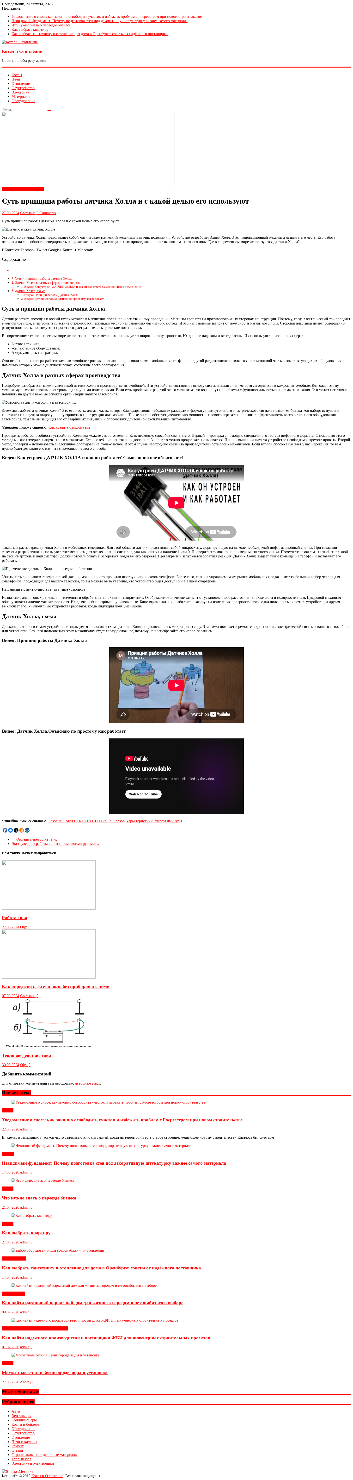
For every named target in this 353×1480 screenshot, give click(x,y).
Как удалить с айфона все (69, 427)
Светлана (28, 213)
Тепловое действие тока (26, 1055)
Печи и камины (24, 1442)
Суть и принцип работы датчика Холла (43, 278)
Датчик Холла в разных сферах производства (47, 283)
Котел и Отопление (22, 51)
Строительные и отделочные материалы (35, 1328)
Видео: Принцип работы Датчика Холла (51, 295)
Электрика (20, 92)
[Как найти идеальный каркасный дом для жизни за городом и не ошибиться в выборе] (84, 1285)
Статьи (7, 1110)
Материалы (21, 96)
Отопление (21, 83)
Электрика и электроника (23, 189)
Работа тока (14, 917)
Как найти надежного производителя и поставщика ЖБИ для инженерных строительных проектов (106, 1337)
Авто (16, 1411)
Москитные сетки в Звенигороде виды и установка (55, 1372)
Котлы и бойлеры (26, 1424)
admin (25, 1129)
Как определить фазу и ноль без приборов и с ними (56, 986)
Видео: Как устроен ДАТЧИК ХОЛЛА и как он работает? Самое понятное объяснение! (83, 286)
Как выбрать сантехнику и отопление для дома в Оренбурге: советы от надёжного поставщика (90, 34)
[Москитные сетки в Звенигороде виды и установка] (56, 1355)
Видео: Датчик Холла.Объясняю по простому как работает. (64, 298)
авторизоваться (87, 1083)
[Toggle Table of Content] (5, 270)
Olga (24, 927)
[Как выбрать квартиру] (32, 1215)
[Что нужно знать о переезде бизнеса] (43, 1180)
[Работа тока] (49, 908)
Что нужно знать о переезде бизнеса (41, 25)
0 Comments (46, 213)
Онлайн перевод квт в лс (34, 839)
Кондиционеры (24, 1420)
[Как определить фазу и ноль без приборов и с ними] (49, 977)
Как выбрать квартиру (30, 29)
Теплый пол (21, 1459)
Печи (16, 79)
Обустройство (23, 88)
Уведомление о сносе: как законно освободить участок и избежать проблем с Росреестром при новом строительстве (107, 16)
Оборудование (23, 101)
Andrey (25, 1382)
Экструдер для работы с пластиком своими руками (56, 844)
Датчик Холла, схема (30, 291)
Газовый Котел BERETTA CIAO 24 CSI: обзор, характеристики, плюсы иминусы (115, 821)
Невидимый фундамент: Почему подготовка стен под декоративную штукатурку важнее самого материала (100, 21)
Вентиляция (21, 1416)
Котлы (17, 75)
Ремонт (8, 1154)
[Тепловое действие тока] (49, 1046)
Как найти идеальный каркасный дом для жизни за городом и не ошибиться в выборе (92, 1302)
